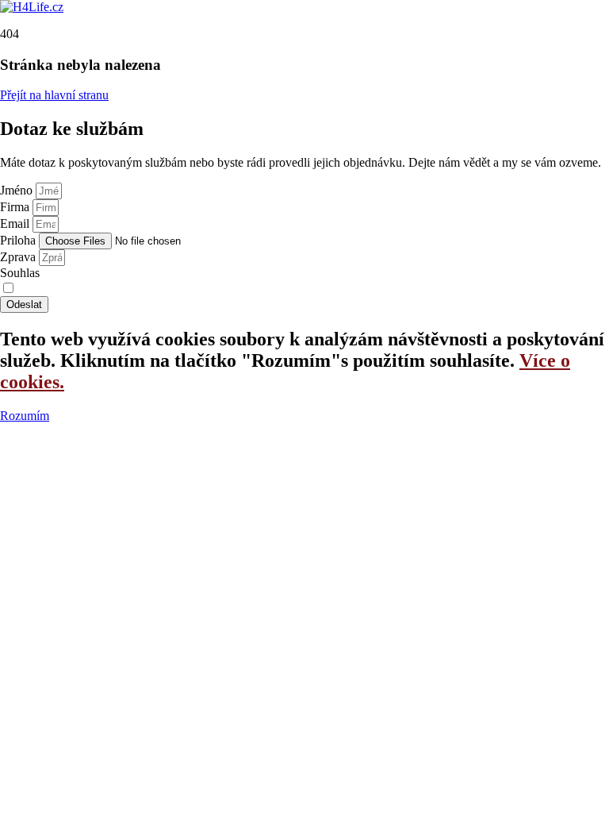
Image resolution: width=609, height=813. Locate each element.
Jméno (18, 190)
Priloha (19, 240)
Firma (16, 207)
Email (16, 223)
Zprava (19, 257)
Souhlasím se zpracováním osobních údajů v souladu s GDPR (174, 288)
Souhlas (20, 272)
